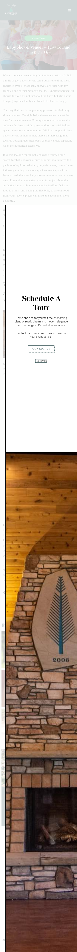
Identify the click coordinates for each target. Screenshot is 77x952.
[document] (38, 476)
